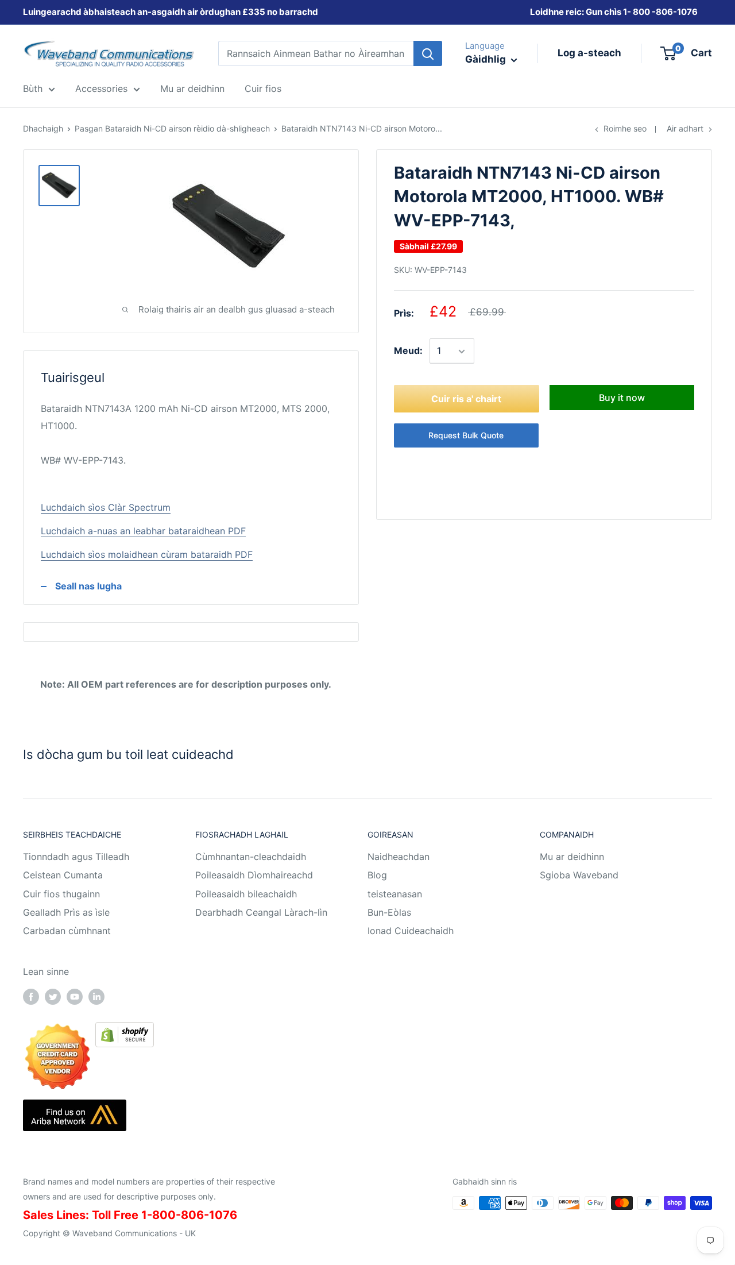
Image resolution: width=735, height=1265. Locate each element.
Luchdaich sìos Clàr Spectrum (106, 507)
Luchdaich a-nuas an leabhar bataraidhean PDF (143, 531)
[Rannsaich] (427, 53)
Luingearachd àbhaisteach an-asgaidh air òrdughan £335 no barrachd (170, 11)
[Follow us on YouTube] (75, 996)
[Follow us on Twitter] (53, 996)
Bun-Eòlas (389, 912)
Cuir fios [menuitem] (263, 88)
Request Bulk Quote (466, 436)
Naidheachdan (399, 856)
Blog (377, 875)
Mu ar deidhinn (572, 856)
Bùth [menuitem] (32, 88)
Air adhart (685, 128)
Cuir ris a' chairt (466, 399)
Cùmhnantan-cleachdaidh (250, 856)
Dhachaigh (43, 128)
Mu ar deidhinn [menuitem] (192, 88)
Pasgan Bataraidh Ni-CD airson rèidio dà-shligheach (172, 128)
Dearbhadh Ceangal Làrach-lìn (261, 912)
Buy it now (622, 398)
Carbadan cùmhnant (67, 930)
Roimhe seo (625, 128)
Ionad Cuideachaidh (411, 930)
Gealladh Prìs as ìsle (66, 912)
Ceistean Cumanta (63, 875)
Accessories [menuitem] (101, 88)
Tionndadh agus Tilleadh (76, 856)
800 (641, 11)
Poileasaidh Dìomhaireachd (254, 875)
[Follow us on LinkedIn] (96, 996)
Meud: (408, 351)
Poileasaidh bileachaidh (246, 894)
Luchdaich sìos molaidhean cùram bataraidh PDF (147, 554)
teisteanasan (395, 894)
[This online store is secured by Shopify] (124, 1030)
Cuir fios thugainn (61, 894)
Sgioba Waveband (579, 875)
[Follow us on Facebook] (31, 996)
